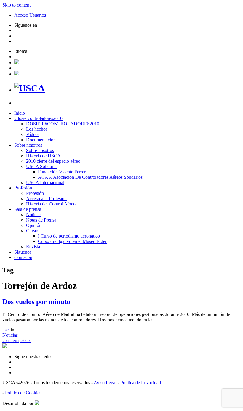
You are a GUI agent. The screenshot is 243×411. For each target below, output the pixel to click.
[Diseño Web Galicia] (37, 403)
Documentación (41, 139)
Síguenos (22, 251)
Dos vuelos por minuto (36, 302)
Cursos (32, 230)
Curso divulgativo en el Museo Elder (72, 241)
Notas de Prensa (41, 219)
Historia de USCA (43, 155)
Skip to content (16, 4)
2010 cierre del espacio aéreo (53, 161)
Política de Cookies (23, 392)
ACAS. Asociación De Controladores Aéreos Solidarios (90, 177)
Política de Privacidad (140, 382)
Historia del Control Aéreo (51, 203)
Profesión (23, 187)
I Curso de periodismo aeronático (69, 235)
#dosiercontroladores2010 (38, 118)
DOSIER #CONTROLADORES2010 (62, 123)
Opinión (33, 225)
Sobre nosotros (28, 145)
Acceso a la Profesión (46, 198)
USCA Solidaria (41, 166)
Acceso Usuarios (30, 15)
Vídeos (32, 134)
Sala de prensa (27, 209)
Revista (33, 246)
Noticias (33, 214)
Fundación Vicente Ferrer (62, 171)
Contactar (23, 257)
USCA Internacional (45, 182)
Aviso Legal (105, 382)
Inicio (19, 113)
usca (6, 329)
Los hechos (36, 129)
